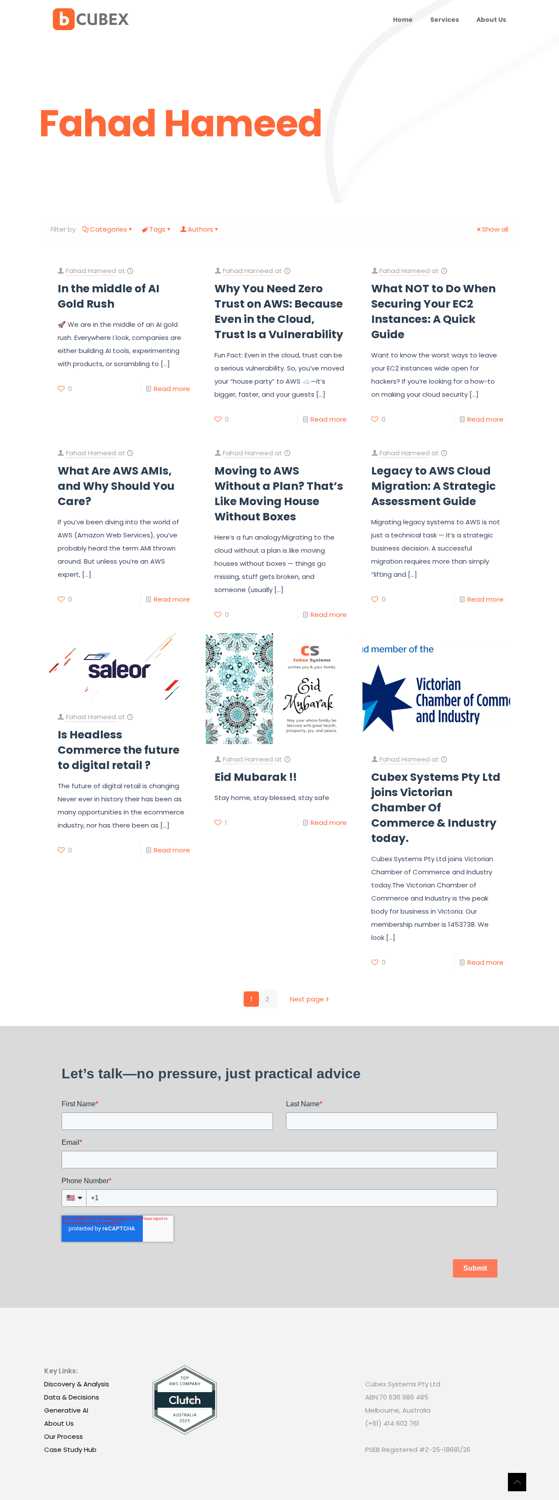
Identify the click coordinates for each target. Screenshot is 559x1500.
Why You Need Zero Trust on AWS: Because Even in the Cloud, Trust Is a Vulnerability (278, 311)
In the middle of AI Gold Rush (108, 296)
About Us (59, 1423)
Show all (495, 229)
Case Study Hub (70, 1449)
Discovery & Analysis (76, 1384)
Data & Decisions (71, 1397)
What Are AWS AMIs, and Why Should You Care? (116, 486)
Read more (172, 388)
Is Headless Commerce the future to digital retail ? (118, 750)
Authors (200, 229)
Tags (157, 229)
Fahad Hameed (91, 270)
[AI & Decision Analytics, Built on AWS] (91, 19)
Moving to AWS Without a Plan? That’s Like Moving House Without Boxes (278, 493)
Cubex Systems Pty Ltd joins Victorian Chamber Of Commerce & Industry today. (435, 807)
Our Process (63, 1436)
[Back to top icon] (517, 1482)
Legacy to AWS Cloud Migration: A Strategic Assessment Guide (433, 486)
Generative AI (66, 1410)
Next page (307, 999)
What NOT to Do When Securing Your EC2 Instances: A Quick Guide (433, 311)
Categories (108, 229)
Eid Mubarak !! (255, 777)
